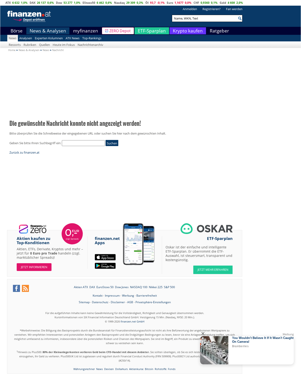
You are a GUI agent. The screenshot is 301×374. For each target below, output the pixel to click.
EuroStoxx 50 (105, 287)
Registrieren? (211, 9)
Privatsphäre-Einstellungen (153, 302)
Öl (147, 2)
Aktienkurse (136, 369)
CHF (196, 2)
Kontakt (98, 296)
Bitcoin (149, 369)
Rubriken (30, 45)
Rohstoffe (160, 369)
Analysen (25, 38)
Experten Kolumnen (49, 38)
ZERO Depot (120, 30)
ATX (8, 2)
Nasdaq (119, 2)
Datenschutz (100, 302)
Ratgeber (219, 31)
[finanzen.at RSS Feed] (25, 288)
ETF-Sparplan (152, 31)
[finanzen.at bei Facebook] (16, 288)
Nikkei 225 (155, 287)
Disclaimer (118, 302)
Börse (17, 31)
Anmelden (190, 9)
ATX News (72, 38)
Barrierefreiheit (146, 296)
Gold (223, 2)
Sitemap (84, 302)
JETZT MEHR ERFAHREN (213, 270)
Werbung (128, 296)
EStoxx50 (89, 2)
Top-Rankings (91, 38)
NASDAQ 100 (138, 287)
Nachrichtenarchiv (90, 45)
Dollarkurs (121, 369)
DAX (33, 2)
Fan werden (234, 9)
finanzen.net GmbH (132, 321)
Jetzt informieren (34, 267)
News (12, 38)
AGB (130, 302)
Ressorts (15, 45)
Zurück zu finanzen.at (24, 152)
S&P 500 (169, 287)
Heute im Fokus (64, 45)
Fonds (171, 369)
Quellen (44, 45)
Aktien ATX (81, 287)
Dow (59, 2)
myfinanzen (85, 31)
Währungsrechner (84, 369)
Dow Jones (122, 287)
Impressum (112, 296)
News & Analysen (48, 31)
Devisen (109, 369)
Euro (170, 2)
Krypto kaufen (188, 31)
